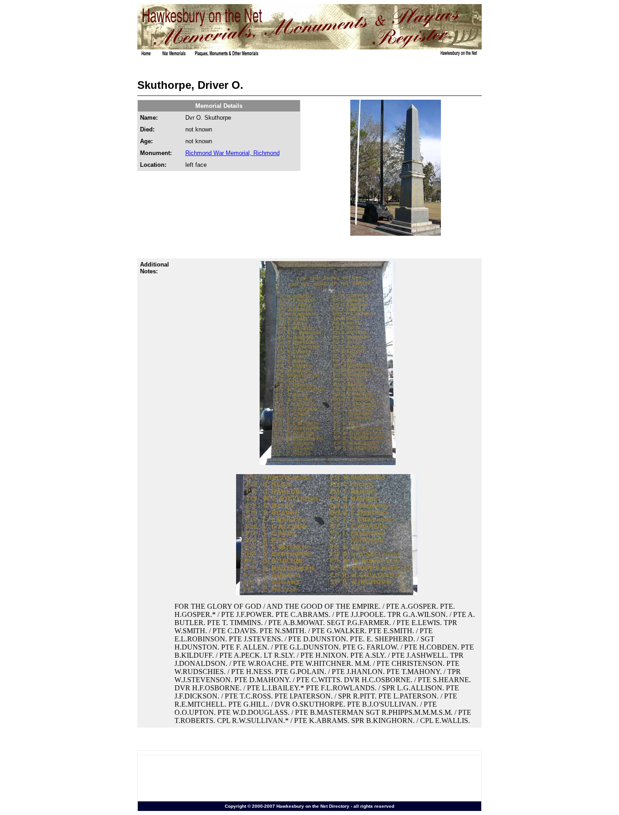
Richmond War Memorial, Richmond (232, 153)
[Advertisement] (309, 778)
